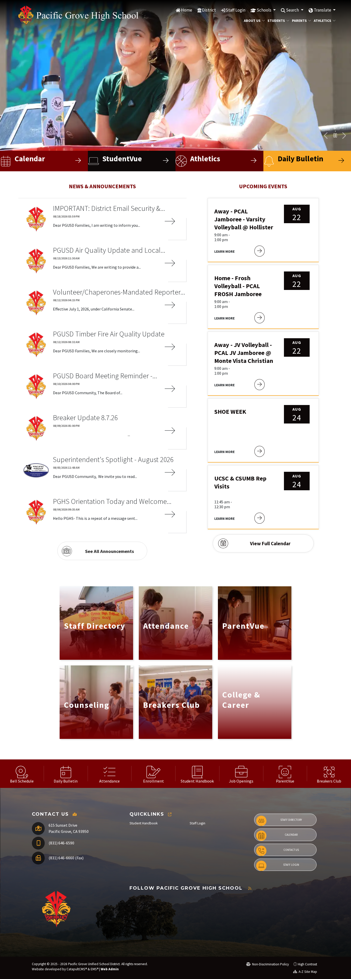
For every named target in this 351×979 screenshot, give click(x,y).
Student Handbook (144, 823)
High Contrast (307, 964)
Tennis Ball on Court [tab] (198, 145)
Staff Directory (291, 820)
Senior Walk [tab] (206, 145)
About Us (252, 20)
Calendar (291, 834)
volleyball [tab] (183, 145)
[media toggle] (335, 135)
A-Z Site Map (307, 971)
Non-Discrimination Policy (270, 964)
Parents (299, 20)
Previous (326, 135)
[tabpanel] (175, 75)
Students (276, 20)
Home (186, 10)
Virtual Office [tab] (160, 145)
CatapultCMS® (77, 969)
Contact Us (291, 850)
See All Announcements (109, 551)
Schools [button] (264, 10)
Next (343, 135)
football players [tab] (144, 145)
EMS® (94, 969)
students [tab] (152, 145)
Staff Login (235, 10)
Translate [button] (323, 10)
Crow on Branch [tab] (175, 145)
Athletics (322, 20)
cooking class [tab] (167, 145)
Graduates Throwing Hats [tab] (190, 145)
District (209, 10)
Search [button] (293, 10)
